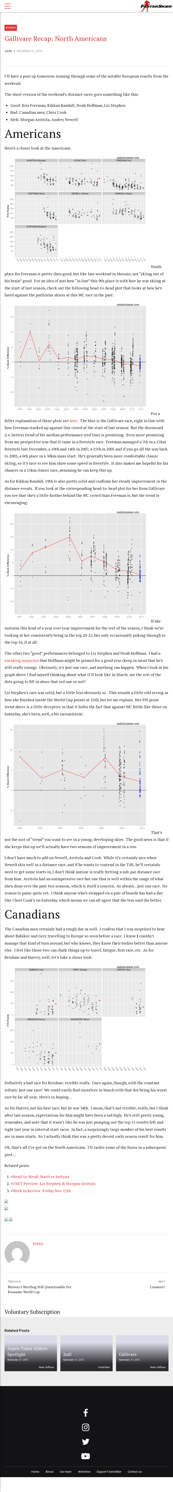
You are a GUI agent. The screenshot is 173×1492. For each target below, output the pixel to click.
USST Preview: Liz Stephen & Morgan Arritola (53, 1183)
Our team (66, 1471)
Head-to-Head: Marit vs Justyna (40, 1176)
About (50, 1471)
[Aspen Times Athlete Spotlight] (30, 1353)
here (73, 420)
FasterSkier (104, 1367)
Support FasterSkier (109, 1471)
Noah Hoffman (46, 1367)
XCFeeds (11, 28)
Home (35, 1471)
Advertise (84, 1471)
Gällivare (128, 1354)
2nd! (67, 1354)
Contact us (135, 1471)
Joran (8, 51)
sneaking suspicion (22, 660)
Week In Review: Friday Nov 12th (41, 1190)
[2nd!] (86, 1353)
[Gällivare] (141, 1353)
